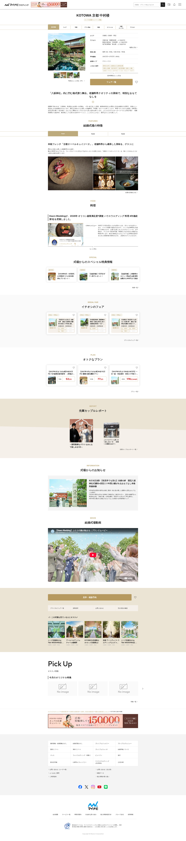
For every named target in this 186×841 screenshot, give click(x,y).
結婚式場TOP (64, 711)
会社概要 (55, 814)
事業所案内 (77, 814)
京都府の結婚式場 (74, 711)
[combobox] (147, 5)
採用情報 (130, 814)
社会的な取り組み (90, 814)
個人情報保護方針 (105, 814)
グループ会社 (120, 814)
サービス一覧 (66, 814)
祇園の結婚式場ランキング (102, 711)
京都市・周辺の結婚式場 (87, 711)
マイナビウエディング (54, 711)
